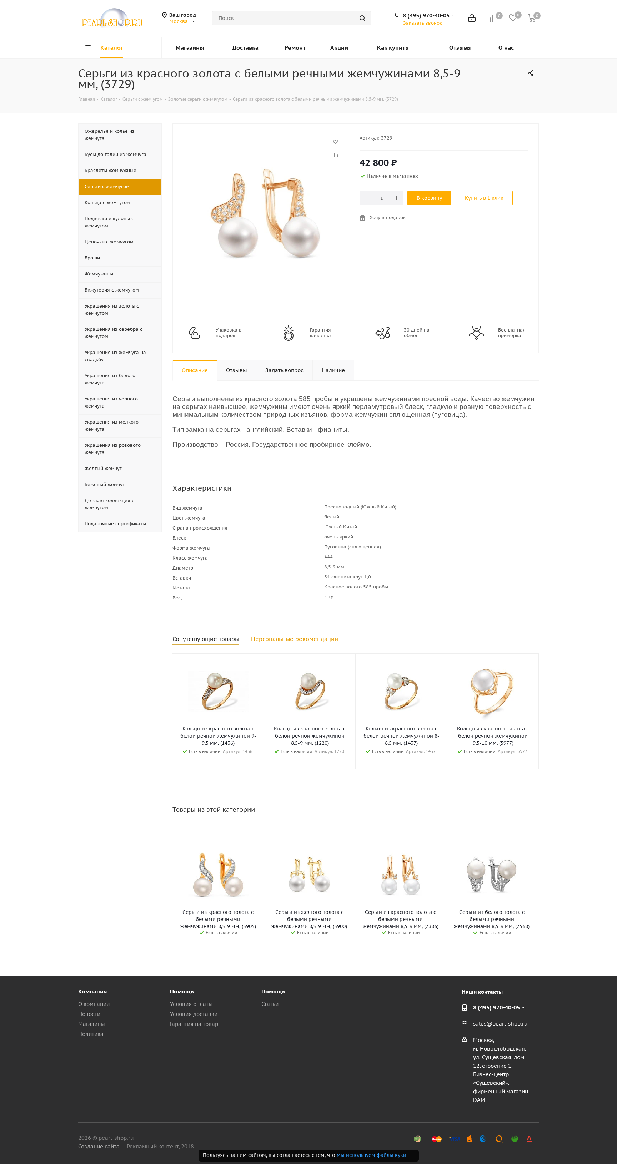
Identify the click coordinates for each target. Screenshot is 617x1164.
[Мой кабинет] (472, 18)
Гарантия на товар (194, 1024)
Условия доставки (193, 1014)
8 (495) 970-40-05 (426, 15)
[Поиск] (362, 18)
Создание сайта (99, 1146)
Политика (91, 1034)
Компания (92, 991)
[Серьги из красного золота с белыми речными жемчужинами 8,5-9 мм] (264, 145)
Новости (89, 1014)
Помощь (182, 991)
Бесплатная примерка (512, 333)
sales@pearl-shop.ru (500, 1023)
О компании (94, 1004)
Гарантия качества (320, 333)
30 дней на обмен (417, 333)
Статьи (270, 1004)
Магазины (91, 1024)
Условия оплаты (191, 1004)
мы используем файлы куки (371, 1155)
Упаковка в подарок (229, 333)
